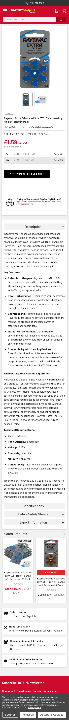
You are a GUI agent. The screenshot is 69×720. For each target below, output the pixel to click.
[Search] (61, 19)
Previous (58, 533)
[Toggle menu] (5, 11)
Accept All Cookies (51, 714)
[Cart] (65, 11)
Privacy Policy (34, 707)
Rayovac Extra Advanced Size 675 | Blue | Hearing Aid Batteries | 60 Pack (18, 576)
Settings (10, 714)
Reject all (28, 714)
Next (63, 533)
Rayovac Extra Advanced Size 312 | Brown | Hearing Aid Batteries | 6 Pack (51, 582)
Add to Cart (51, 572)
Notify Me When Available (27, 173)
